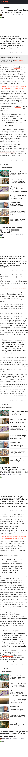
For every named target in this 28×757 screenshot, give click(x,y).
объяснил (18, 106)
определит (13, 393)
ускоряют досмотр (7, 655)
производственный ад (9, 38)
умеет (7, 397)
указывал (8, 376)
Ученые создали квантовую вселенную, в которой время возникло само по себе (14, 87)
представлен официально (7, 152)
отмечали (7, 153)
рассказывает (19, 528)
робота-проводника (6, 659)
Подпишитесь (19, 60)
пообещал (17, 67)
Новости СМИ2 (4, 164)
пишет (20, 334)
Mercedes (25, 148)
